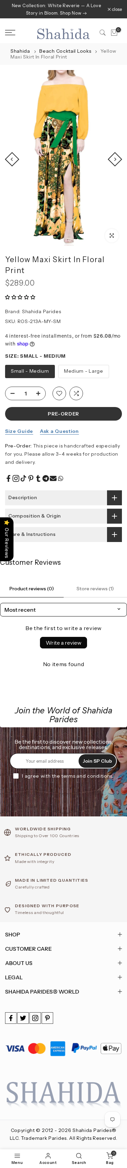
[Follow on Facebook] (11, 1018)
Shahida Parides (41, 311)
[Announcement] (56, 9)
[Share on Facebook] (8, 478)
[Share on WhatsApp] (60, 478)
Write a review (63, 642)
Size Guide (19, 431)
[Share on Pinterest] (30, 478)
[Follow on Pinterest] (47, 1018)
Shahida (20, 51)
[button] (20, 297)
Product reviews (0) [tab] (31, 589)
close (116, 9)
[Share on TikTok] (23, 478)
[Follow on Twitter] (23, 1018)
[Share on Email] (53, 478)
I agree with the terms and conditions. (68, 776)
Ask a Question (59, 431)
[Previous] (12, 159)
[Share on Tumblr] (38, 478)
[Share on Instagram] (16, 478)
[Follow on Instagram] (35, 1018)
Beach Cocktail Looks (65, 51)
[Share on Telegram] (45, 478)
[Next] (115, 159)
